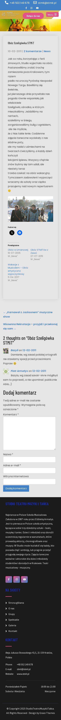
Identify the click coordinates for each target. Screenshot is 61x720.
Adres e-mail (12, 465)
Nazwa (8, 454)
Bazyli (14, 350)
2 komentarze (33, 51)
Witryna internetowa (16, 476)
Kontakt (12, 631)
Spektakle (13, 619)
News (47, 51)
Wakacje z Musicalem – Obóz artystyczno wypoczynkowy (18, 269)
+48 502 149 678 (20, 3)
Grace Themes (47, 713)
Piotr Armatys (19, 371)
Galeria (12, 625)
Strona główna (16, 602)
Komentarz (11, 414)
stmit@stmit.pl (47, 3)
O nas (11, 608)
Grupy (11, 614)
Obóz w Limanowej (18, 249)
